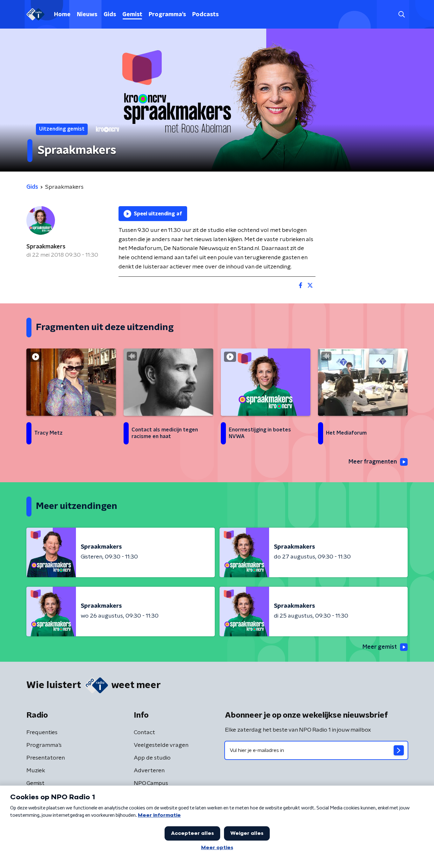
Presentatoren (45, 758)
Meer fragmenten (373, 462)
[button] (401, 14)
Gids (110, 14)
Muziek (35, 771)
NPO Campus (151, 783)
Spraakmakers (45, 247)
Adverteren (149, 771)
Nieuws (87, 14)
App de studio (152, 758)
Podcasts (205, 14)
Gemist (132, 14)
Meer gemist (380, 647)
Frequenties (42, 732)
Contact (144, 732)
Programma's (167, 14)
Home (62, 14)
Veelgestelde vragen (161, 745)
